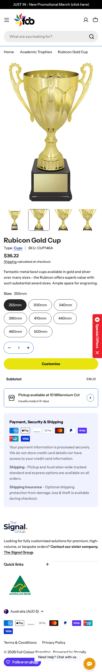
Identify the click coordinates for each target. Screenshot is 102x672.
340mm (65, 305)
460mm (15, 331)
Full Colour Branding (34, 652)
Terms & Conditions (20, 642)
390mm (15, 318)
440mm (65, 318)
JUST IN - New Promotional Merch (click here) (51, 4)
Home (9, 52)
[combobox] (51, 36)
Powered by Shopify (69, 652)
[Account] (86, 20)
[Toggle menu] (6, 20)
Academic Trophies (36, 52)
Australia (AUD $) (24, 611)
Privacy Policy (53, 642)
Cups (18, 248)
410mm (40, 318)
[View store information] (90, 398)
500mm (40, 331)
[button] (97, 336)
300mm (40, 305)
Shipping (10, 261)
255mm (15, 305)
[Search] (91, 36)
